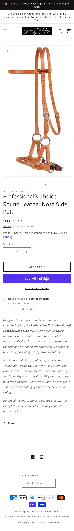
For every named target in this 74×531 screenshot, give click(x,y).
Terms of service (60, 516)
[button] (5, 31)
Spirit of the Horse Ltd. (35, 511)
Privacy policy (41, 516)
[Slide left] (28, 184)
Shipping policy (26, 522)
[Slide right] (45, 184)
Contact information (48, 522)
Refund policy (24, 516)
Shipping (7, 226)
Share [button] (11, 423)
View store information (21, 309)
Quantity (8, 244)
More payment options (37, 288)
